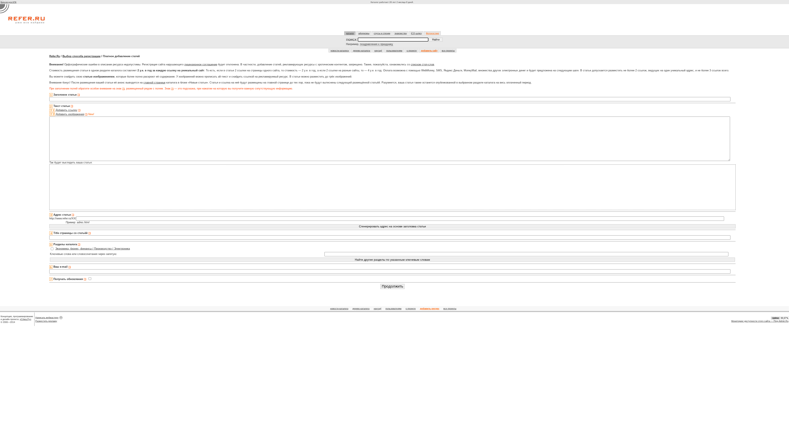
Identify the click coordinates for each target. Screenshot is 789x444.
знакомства (400, 33)
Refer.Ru (54, 56)
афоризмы (363, 33)
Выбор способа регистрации (81, 56)
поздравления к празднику (376, 44)
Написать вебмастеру (47, 317)
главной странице (154, 82)
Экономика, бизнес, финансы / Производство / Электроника (92, 248)
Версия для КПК (8, 2)
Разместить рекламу (46, 321)
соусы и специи (382, 33)
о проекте (412, 50)
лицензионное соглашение (200, 64)
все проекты (448, 50)
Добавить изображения (70, 114)
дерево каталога (361, 50)
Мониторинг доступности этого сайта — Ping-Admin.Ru (759, 321)
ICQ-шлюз (416, 33)
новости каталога (340, 50)
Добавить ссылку (66, 110)
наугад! (378, 50)
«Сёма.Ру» (25, 319)
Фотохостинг (432, 33)
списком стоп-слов (422, 64)
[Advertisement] (392, 19)
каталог (350, 33)
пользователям (394, 50)
